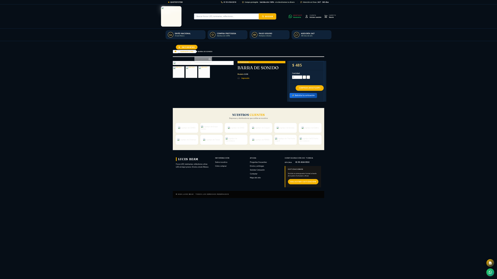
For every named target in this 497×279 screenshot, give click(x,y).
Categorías (186, 47)
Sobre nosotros (221, 162)
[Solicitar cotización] (490, 263)
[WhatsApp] (490, 272)
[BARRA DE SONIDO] (178, 72)
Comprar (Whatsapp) (309, 88)
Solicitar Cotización (257, 170)
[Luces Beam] (171, 16)
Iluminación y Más (186, 52)
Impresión (245, 78)
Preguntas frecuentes (258, 162)
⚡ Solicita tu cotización (303, 95)
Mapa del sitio (255, 177)
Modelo (240, 74)
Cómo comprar (221, 166)
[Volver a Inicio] (175, 51)
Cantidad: (296, 73)
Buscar (269, 16)
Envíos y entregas (257, 166)
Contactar (253, 174)
